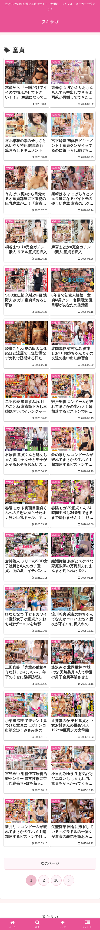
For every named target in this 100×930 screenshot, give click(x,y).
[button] (90, 693)
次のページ (50, 863)
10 (56, 880)
